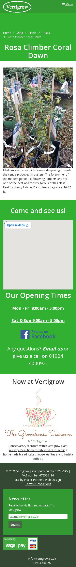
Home (7, 33)
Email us (53, 348)
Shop (19, 33)
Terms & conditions (38, 484)
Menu (69, 4)
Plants (32, 33)
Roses (46, 33)
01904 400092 (42, 563)
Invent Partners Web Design (42, 480)
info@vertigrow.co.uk (42, 558)
